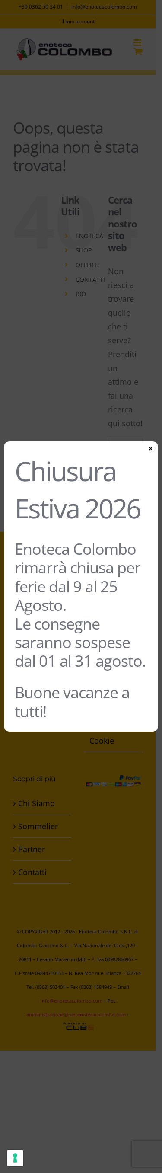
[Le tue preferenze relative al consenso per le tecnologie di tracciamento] (15, 1158)
